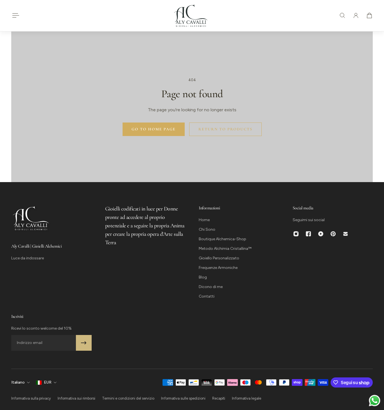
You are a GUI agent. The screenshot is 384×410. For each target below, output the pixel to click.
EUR (47, 382)
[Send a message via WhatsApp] (374, 400)
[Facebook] (308, 234)
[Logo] (190, 15)
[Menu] (14, 15)
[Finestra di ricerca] (342, 15)
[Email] (345, 234)
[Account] (356, 15)
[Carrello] (369, 15)
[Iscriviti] (84, 343)
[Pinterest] (333, 234)
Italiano (18, 382)
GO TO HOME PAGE (154, 129)
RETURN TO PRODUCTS (225, 129)
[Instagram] (296, 234)
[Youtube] (321, 234)
